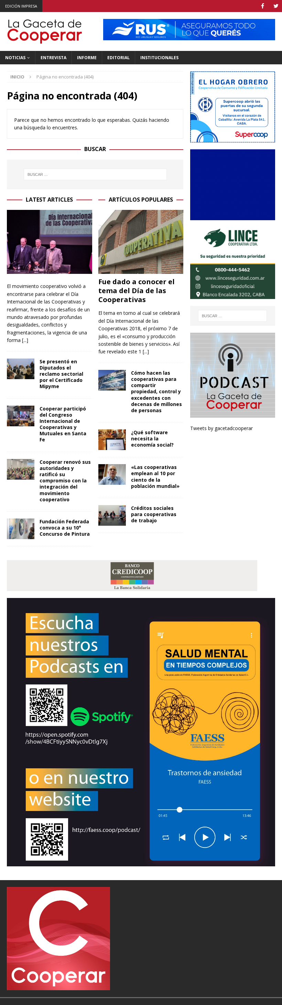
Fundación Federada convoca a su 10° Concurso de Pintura (65, 527)
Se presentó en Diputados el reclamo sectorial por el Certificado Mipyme (61, 374)
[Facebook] (263, 6)
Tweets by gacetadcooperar (221, 428)
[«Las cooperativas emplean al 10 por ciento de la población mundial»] (112, 474)
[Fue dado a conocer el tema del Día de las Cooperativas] (141, 242)
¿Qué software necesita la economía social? (152, 438)
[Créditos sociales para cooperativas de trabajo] (112, 515)
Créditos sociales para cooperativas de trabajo (153, 514)
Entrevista (53, 58)
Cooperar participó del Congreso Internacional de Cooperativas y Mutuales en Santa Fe (63, 424)
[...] (25, 340)
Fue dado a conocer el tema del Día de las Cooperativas (136, 290)
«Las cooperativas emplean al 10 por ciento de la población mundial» (155, 476)
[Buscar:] (95, 174)
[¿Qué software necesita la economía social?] (112, 439)
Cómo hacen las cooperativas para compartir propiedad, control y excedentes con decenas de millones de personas (156, 392)
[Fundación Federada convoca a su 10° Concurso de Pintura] (20, 528)
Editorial (118, 58)
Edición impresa (21, 6)
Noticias (15, 58)
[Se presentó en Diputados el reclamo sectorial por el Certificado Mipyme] (20, 369)
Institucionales (159, 58)
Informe (87, 58)
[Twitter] (276, 6)
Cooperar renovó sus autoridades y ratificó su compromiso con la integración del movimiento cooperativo (65, 481)
